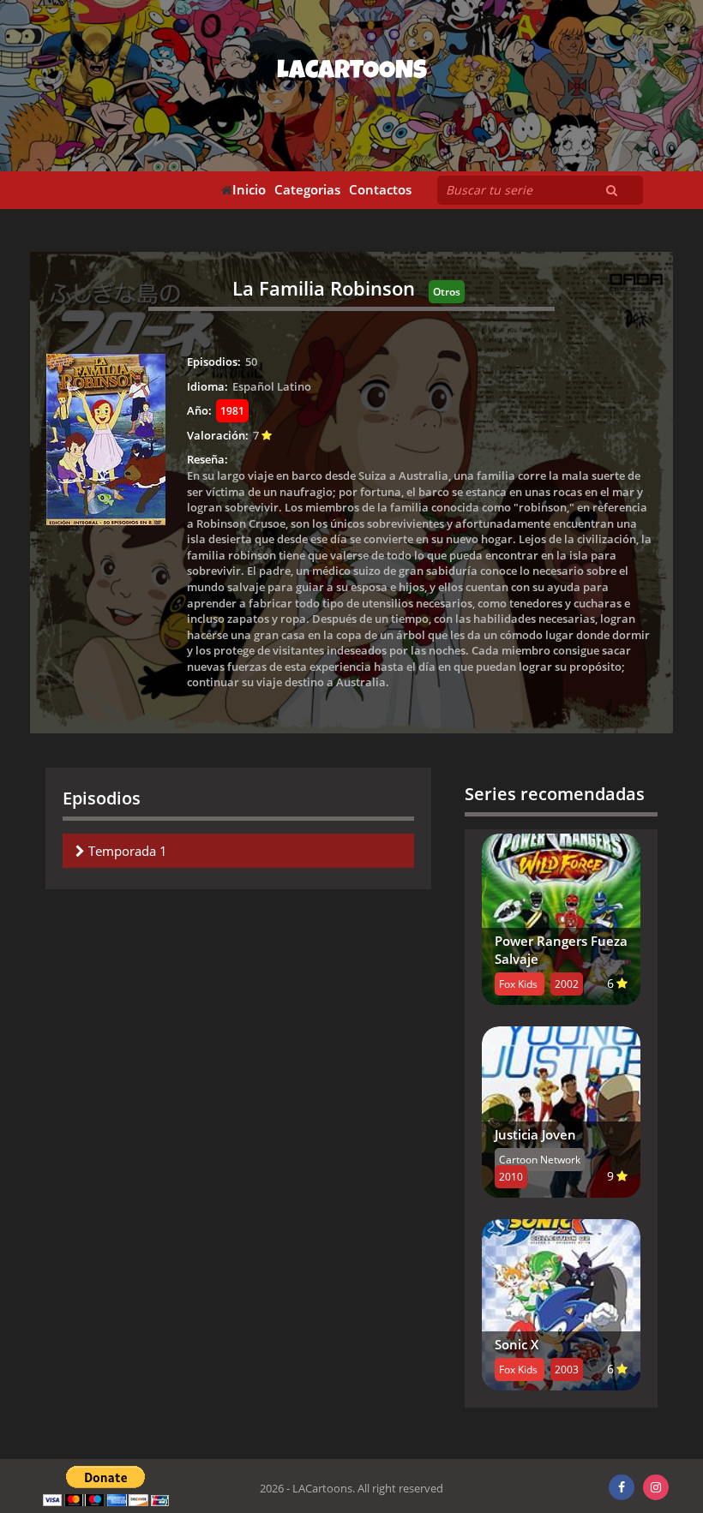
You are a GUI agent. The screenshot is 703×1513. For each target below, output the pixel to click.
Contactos (380, 190)
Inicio (249, 190)
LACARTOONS (352, 73)
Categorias (307, 190)
